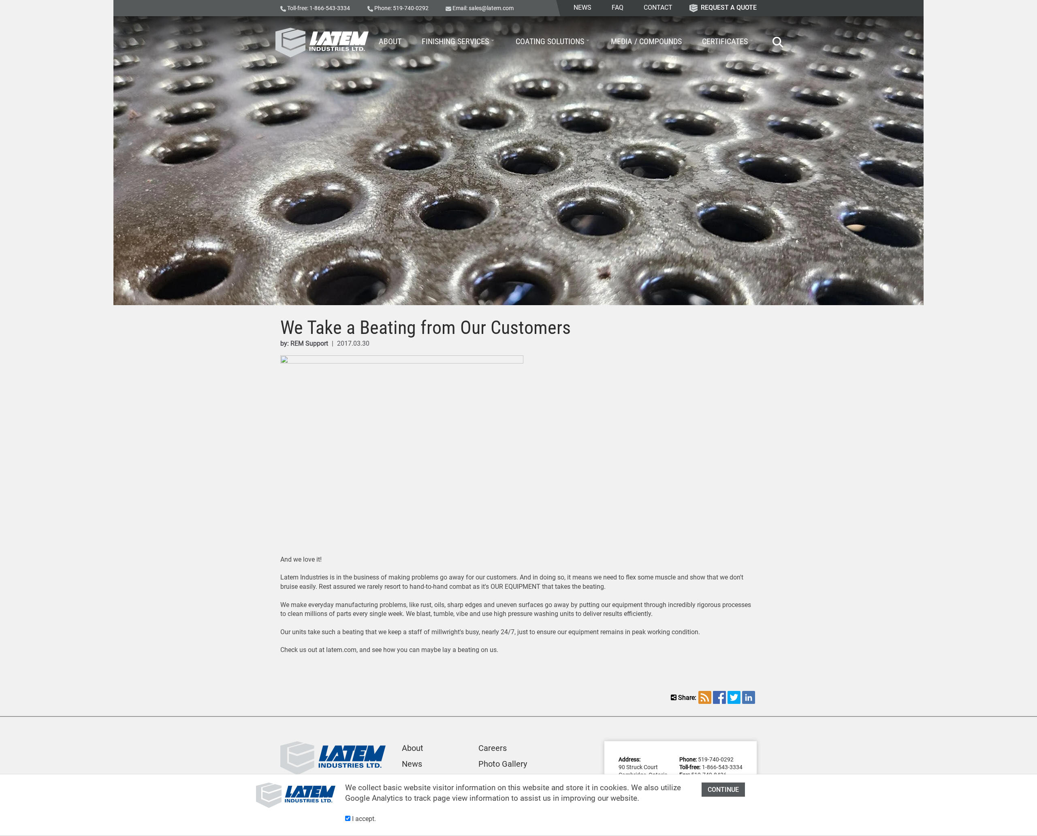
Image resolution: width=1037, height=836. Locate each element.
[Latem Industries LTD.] (322, 42)
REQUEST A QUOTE (729, 7)
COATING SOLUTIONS (550, 41)
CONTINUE (723, 789)
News (412, 764)
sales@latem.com (491, 8)
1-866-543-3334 (329, 8)
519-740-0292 (411, 8)
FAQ (617, 7)
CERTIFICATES (725, 41)
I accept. (363, 819)
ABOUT (390, 41)
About (412, 748)
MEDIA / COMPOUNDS (646, 41)
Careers (492, 748)
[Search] (773, 42)
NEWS (582, 7)
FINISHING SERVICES (455, 41)
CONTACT (658, 7)
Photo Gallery (502, 764)
